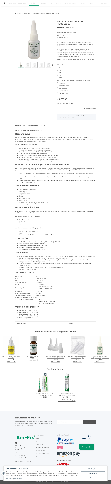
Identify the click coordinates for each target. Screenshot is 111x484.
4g (59, 67)
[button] (106, 3)
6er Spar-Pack (63, 88)
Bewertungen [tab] (33, 125)
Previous (16, 65)
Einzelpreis (62, 83)
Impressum (9, 478)
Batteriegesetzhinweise (43, 454)
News (37, 438)
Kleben (65, 36)
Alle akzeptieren (93, 469)
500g (60, 77)
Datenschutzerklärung (45, 421)
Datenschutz (18, 478)
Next (52, 65)
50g (60, 75)
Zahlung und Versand (42, 447)
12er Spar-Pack (63, 91)
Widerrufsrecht (40, 451)
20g (60, 72)
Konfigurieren (93, 473)
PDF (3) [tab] (43, 125)
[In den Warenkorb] (16, 19)
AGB (37, 441)
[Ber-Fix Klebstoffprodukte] (4, 3)
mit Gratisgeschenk (64, 86)
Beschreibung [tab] (20, 125)
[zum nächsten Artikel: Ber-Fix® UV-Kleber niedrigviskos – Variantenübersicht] (94, 13)
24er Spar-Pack (63, 93)
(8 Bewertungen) (69, 27)
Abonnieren (89, 422)
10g (60, 70)
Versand (71, 103)
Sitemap (38, 457)
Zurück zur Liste (20, 13)
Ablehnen (93, 478)
